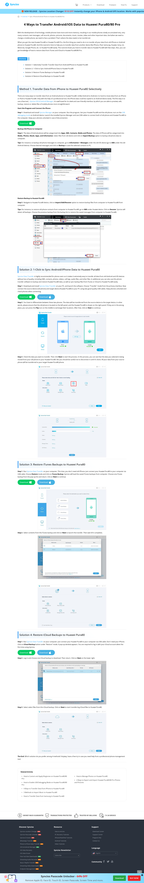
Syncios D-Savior (25, 838)
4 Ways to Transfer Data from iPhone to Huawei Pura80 (44, 789)
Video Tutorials (60, 844)
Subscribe (58, 855)
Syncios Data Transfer (26, 276)
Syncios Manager (45, 112)
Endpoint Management (27, 869)
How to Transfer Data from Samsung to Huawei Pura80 (44, 796)
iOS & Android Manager (28, 847)
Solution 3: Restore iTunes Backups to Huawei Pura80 (45, 72)
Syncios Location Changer (28, 831)
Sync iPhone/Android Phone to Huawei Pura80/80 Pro (47, 16)
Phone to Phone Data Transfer (30, 844)
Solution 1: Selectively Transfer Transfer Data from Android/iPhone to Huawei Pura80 (56, 65)
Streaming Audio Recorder (28, 859)
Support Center (98, 834)
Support (135, 5)
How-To (124, 5)
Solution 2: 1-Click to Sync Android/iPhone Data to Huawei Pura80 (49, 69)
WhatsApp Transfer (26, 841)
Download (100, 5)
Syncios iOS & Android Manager (41, 101)
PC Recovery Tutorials (62, 834)
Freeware (112, 5)
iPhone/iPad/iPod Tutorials (63, 838)
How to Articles (60, 831)
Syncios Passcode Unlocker (29, 834)
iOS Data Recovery (26, 850)
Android (25, 16)
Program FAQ (97, 838)
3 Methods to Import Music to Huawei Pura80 (40, 792)
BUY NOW (134, 878)
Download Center (98, 831)
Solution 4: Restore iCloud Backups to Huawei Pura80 (44, 76)
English (98, 853)
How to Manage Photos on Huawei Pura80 (92, 776)
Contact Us (96, 841)
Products (86, 5)
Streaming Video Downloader (29, 866)
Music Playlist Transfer (27, 863)
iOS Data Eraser (25, 853)
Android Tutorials (60, 841)
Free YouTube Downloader (28, 856)
